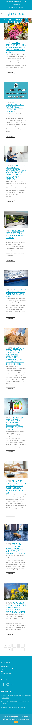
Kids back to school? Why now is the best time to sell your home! (15, 702)
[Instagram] (8, 684)
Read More (10, 72)
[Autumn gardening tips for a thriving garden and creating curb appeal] (16, 31)
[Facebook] (3, 684)
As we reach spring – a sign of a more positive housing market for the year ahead (16, 607)
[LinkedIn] (12, 684)
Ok (16, 722)
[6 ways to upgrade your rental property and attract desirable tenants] (16, 532)
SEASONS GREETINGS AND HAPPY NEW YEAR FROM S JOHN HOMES (16, 697)
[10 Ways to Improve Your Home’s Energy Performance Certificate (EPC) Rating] (16, 406)
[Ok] (30, 719)
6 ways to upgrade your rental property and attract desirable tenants (16, 548)
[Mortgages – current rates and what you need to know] (16, 278)
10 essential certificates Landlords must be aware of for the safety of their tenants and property (16, 172)
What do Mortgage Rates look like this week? (13, 707)
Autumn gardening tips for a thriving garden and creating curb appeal (16, 47)
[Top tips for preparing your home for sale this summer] (16, 219)
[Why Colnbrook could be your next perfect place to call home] (16, 90)
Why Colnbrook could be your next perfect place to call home (15, 107)
